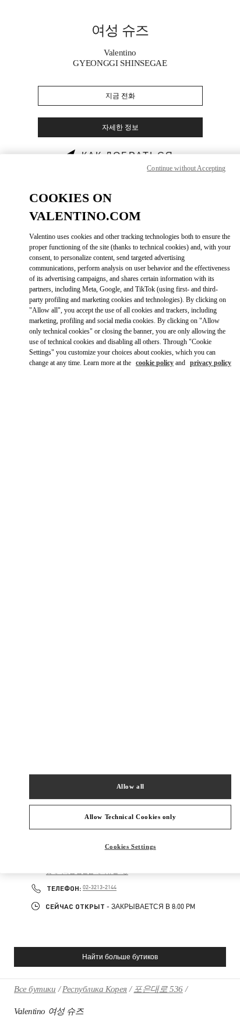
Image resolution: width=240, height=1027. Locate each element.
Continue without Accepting (186, 168)
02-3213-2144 (100, 887)
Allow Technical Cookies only (130, 816)
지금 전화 (120, 96)
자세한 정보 (120, 127)
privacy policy (210, 362)
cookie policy (155, 362)
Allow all (130, 786)
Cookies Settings (130, 845)
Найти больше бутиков (120, 957)
